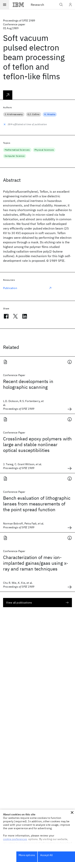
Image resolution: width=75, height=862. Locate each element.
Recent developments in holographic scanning (28, 384)
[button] (72, 812)
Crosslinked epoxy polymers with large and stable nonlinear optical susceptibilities (37, 444)
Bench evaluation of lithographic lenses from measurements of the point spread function (36, 503)
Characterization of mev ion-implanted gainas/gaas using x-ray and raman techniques (35, 563)
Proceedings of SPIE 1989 (19, 20)
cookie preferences (15, 839)
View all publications (19, 602)
